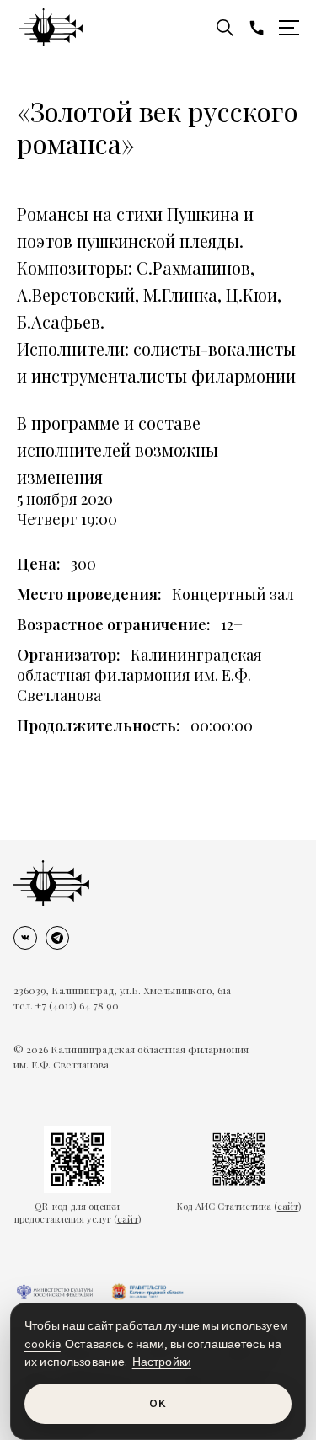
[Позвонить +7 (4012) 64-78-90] (257, 27)
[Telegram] (57, 938)
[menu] (289, 27)
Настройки (161, 1362)
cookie (42, 1344)
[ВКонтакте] (25, 938)
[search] (225, 27)
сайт (127, 1218)
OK (158, 1403)
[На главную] (51, 883)
